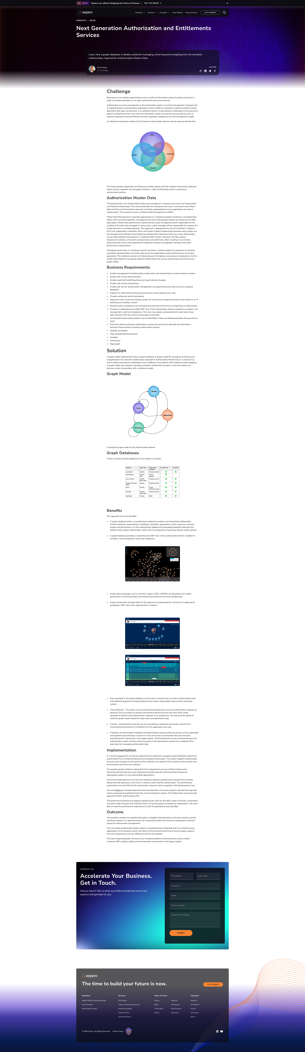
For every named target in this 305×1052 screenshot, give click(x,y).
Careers (193, 1009)
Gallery (156, 1000)
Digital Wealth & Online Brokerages (94, 1000)
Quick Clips (174, 1013)
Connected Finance (124, 1017)
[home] (85, 12)
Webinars (174, 1000)
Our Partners (195, 1005)
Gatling (118, 790)
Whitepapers (175, 1005)
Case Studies (158, 1009)
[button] (140, 12)
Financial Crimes (123, 1013)
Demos (156, 1013)
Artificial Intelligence (125, 1009)
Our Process (195, 1013)
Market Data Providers (89, 1009)
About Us (194, 1000)
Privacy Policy (118, 1031)
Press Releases (176, 1009)
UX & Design (122, 1000)
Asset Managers (87, 1005)
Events (193, 1017)
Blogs (156, 1005)
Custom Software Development (129, 1005)
